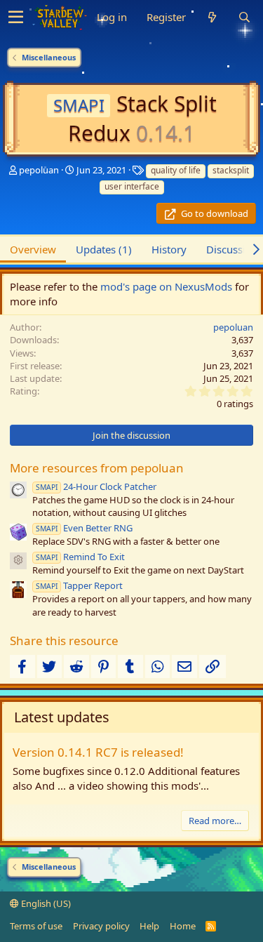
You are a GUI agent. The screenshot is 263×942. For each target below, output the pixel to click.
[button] (16, 17)
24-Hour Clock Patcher (96, 486)
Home (183, 926)
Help (149, 926)
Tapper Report (79, 585)
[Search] (244, 17)
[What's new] (212, 17)
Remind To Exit (80, 556)
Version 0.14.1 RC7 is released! (98, 752)
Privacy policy (101, 926)
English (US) (45, 903)
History (169, 249)
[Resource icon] (18, 560)
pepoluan (39, 170)
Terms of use (36, 926)
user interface (131, 186)
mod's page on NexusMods (166, 286)
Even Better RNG (84, 528)
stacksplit (231, 170)
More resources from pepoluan (97, 468)
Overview (33, 249)
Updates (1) (104, 249)
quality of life (176, 170)
